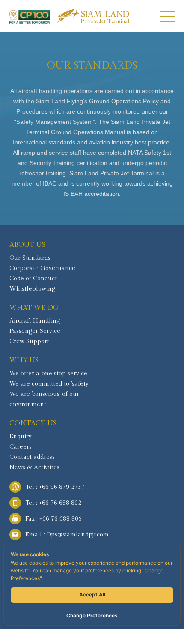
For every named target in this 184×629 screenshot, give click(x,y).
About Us (27, 245)
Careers (20, 446)
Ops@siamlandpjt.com (77, 534)
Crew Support (29, 341)
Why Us (24, 360)
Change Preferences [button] (92, 615)
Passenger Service (34, 331)
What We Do (34, 308)
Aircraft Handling (34, 320)
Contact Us (32, 423)
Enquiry (20, 436)
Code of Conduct (33, 278)
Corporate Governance (42, 268)
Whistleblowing (32, 288)
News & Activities (34, 467)
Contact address (32, 457)
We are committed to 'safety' (49, 383)
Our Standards (29, 258)
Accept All (92, 594)
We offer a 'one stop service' (48, 373)
